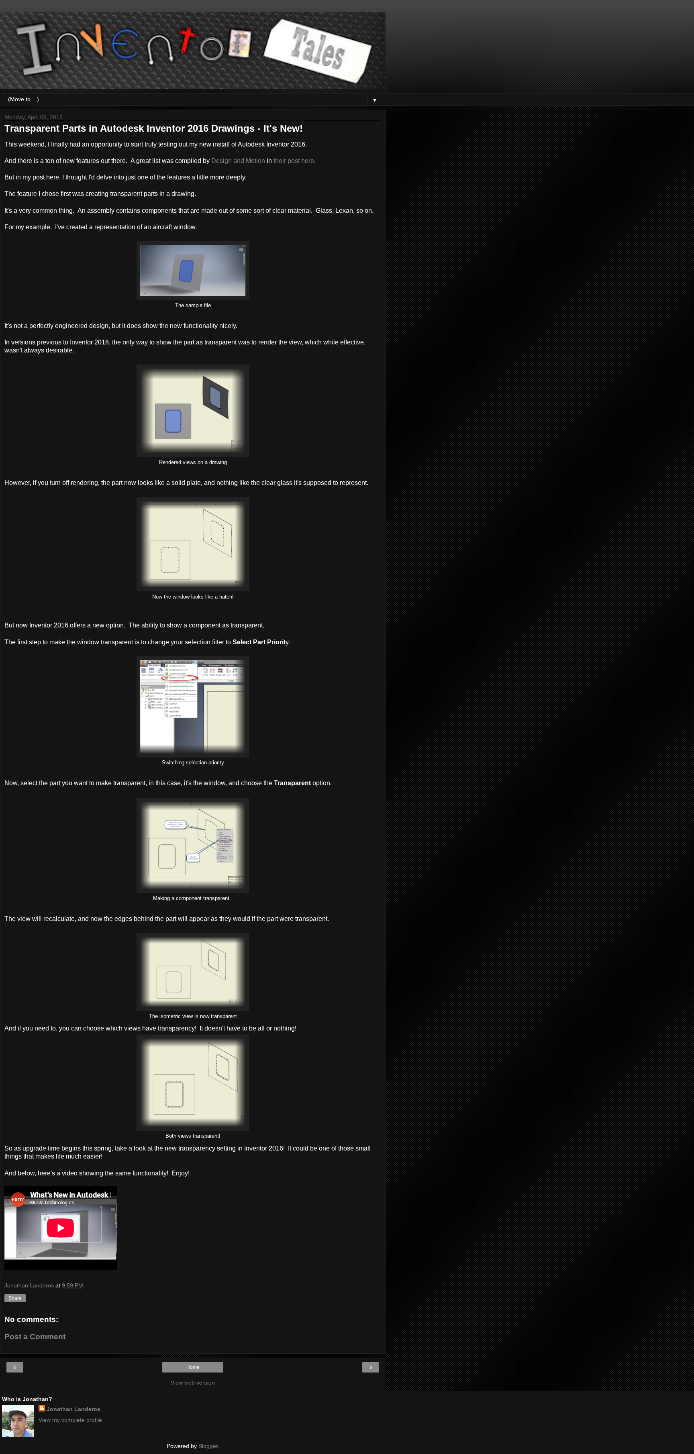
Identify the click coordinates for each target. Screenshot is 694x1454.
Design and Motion (238, 160)
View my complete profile (70, 1420)
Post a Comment (34, 1336)
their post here (294, 160)
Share (15, 1298)
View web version (193, 1382)
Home (193, 1367)
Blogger (208, 1446)
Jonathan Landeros (73, 1409)
